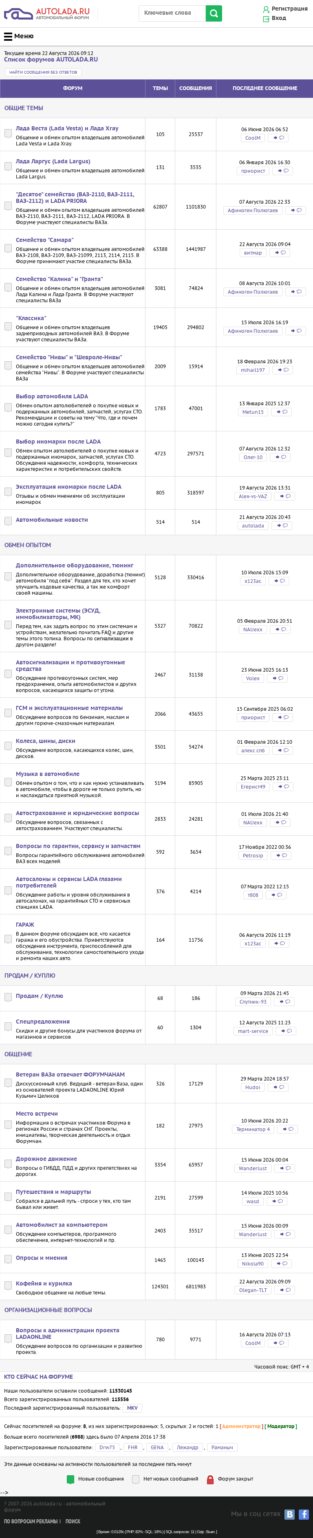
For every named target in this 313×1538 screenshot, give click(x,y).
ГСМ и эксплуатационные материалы (69, 708)
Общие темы (23, 108)
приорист (253, 171)
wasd (253, 1201)
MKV (132, 1408)
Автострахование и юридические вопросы (77, 813)
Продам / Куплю (29, 975)
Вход (279, 18)
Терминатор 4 (253, 1129)
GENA (157, 1447)
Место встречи (37, 1114)
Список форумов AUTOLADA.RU (51, 59)
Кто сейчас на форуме (38, 1377)
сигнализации (111, 638)
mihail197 (253, 370)
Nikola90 (253, 1264)
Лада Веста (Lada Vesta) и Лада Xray (67, 128)
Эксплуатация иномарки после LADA (68, 487)
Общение (18, 1054)
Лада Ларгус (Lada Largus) (53, 161)
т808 (253, 895)
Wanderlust (253, 1168)
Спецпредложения (43, 1022)
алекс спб (253, 750)
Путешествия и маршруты (53, 1192)
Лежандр (187, 1447)
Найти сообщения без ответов (43, 72)
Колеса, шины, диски (45, 741)
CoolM (252, 138)
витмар (253, 253)
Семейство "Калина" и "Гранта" (59, 279)
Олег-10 (253, 457)
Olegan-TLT (253, 1290)
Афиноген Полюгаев (253, 210)
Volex (253, 678)
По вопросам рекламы (30, 1521)
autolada (253, 526)
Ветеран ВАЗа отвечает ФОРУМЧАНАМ (70, 1075)
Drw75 (107, 1447)
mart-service (253, 1031)
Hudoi (252, 1087)
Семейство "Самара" (45, 240)
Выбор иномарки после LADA (58, 442)
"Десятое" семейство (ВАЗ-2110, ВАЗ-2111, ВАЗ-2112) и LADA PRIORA (75, 197)
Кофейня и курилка (44, 1284)
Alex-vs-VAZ (253, 496)
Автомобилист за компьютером (62, 1225)
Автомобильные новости (52, 520)
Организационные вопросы (48, 1310)
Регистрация (290, 9)
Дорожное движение (46, 1159)
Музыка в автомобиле (47, 774)
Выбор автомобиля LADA (52, 396)
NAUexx (252, 629)
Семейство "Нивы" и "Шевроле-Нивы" (69, 357)
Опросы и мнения (41, 1258)
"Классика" (31, 318)
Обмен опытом (27, 545)
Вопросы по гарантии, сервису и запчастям (78, 846)
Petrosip (253, 855)
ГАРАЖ (25, 925)
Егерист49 (253, 787)
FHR (133, 1447)
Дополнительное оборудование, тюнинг (74, 565)
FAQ (106, 632)
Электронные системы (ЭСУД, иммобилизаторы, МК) (58, 614)
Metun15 (253, 412)
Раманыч (222, 1447)
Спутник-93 (253, 1002)
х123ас (253, 581)
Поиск (73, 1521)
